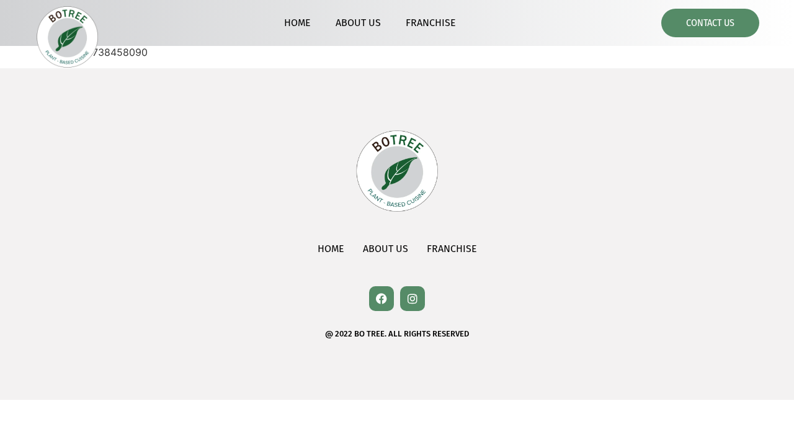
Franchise (431, 23)
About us (358, 23)
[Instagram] (412, 298)
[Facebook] (381, 298)
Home (297, 23)
